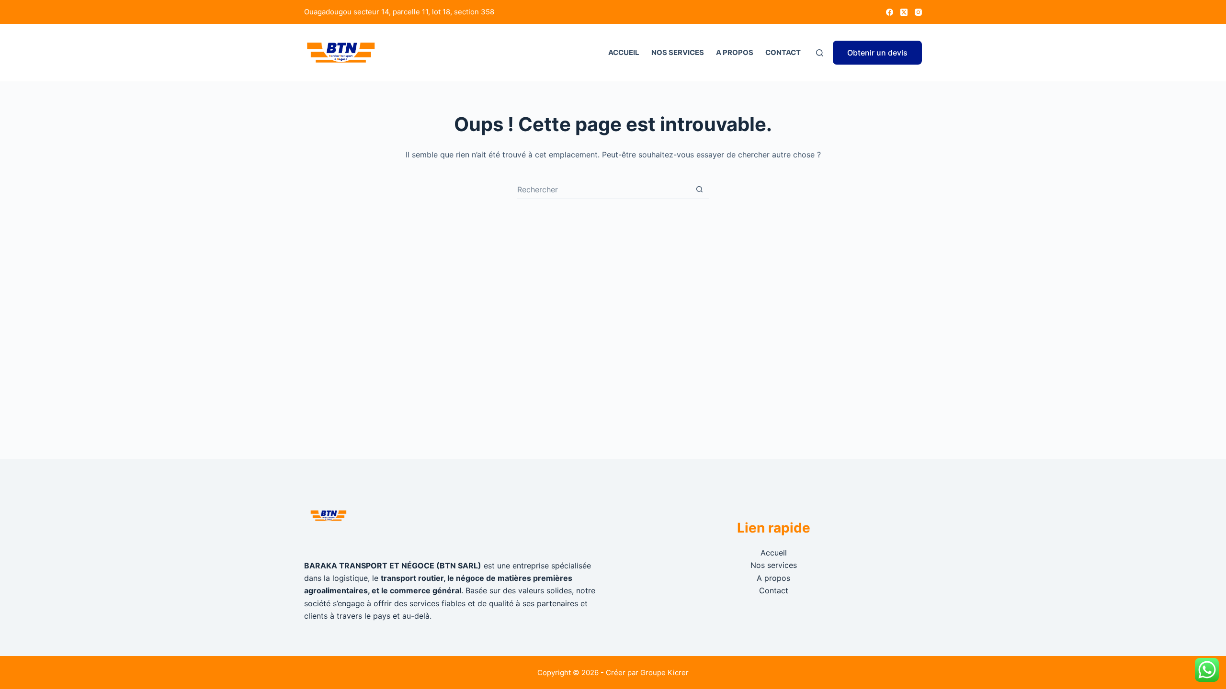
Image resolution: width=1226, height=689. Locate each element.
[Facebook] (889, 12)
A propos (734, 52)
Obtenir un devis (877, 52)
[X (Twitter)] (904, 12)
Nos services (677, 52)
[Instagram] (918, 12)
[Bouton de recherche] (699, 189)
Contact (783, 52)
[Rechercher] (819, 52)
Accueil (623, 52)
